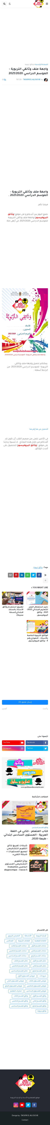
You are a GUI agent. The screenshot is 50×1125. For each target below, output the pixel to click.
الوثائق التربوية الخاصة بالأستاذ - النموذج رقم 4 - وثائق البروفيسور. (37, 638)
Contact (25, 1120)
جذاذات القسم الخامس (18, 951)
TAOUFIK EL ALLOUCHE (29, 1116)
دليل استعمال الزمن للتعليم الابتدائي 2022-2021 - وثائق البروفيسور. (37, 611)
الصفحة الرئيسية (41, 65)
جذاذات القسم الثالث (19, 946)
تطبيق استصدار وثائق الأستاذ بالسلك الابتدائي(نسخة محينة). (12, 611)
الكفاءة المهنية (40, 941)
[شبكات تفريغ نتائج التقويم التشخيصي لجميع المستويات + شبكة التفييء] (38, 850)
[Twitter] (33, 575)
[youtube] (22, 1105)
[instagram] (15, 1105)
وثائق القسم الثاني (39, 1001)
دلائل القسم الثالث (21, 961)
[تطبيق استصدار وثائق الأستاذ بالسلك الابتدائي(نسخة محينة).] (12, 598)
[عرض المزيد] (45, 580)
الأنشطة (28, 936)
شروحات (42, 976)
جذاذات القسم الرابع (38, 956)
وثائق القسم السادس (19, 1006)
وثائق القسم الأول (39, 996)
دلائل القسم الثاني (39, 966)
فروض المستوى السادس (36, 991)
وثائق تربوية (29, 65)
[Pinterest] (16, 575)
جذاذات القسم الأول (38, 946)
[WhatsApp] (27, 575)
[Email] (10, 575)
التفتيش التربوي (14, 936)
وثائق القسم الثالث (21, 996)
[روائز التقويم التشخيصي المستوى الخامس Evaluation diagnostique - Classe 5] (38, 866)
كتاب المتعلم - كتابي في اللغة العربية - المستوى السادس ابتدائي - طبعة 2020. (26, 835)
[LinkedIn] (21, 575)
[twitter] (28, 1105)
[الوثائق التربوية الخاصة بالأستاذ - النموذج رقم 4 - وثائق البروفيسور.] (37, 626)
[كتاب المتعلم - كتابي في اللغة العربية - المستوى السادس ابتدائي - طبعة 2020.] (25, 813)
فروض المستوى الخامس (36, 986)
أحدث (45, 709)
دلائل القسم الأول (39, 961)
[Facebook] (39, 575)
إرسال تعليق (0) (25, 702)
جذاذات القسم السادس (17, 956)
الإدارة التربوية (41, 936)
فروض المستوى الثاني (15, 981)
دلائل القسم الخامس (20, 966)
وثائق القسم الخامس (20, 1001)
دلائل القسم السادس (19, 971)
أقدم (5, 709)
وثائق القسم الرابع (39, 1006)
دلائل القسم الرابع (39, 971)
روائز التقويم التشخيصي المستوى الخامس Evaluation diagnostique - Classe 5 (15, 865)
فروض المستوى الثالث (37, 981)
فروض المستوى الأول (26, 976)
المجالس (9, 941)
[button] (47, 3)
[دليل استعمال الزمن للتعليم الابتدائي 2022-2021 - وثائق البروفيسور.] (37, 598)
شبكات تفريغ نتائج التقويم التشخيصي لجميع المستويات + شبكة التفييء (16, 850)
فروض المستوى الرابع (13, 986)
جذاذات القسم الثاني (38, 951)
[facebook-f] (34, 1105)
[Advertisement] (25, 35)
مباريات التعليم (16, 991)
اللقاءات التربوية (24, 941)
